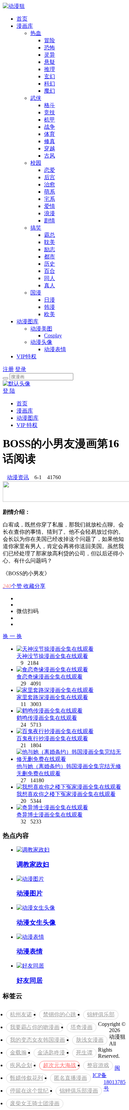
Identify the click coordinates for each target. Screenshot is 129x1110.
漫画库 (25, 26)
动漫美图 (41, 329)
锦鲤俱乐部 (101, 1014)
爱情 (49, 206)
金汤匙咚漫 (51, 1052)
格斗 (49, 105)
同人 (49, 278)
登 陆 (9, 391)
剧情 (49, 220)
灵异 (49, 55)
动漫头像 (41, 342)
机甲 (49, 120)
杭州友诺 (21, 1014)
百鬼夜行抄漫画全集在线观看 (52, 738)
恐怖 (49, 47)
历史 (49, 264)
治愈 (49, 184)
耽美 (49, 242)
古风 (49, 156)
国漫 (35, 293)
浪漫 (49, 213)
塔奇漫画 (82, 1027)
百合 (49, 271)
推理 (49, 69)
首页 (22, 19)
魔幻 (49, 91)
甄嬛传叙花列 (26, 1078)
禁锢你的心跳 (59, 1014)
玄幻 (49, 76)
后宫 (49, 177)
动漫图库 (28, 321)
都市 (49, 256)
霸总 (49, 235)
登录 (20, 369)
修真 (49, 141)
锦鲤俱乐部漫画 (79, 1091)
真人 (49, 285)
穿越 (49, 148)
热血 (35, 33)
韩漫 (49, 307)
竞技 (49, 112)
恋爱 (49, 170)
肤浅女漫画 (90, 1040)
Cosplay (53, 335)
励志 (49, 249)
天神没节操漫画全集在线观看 (52, 656)
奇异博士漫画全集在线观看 (50, 815)
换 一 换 (12, 636)
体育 (49, 134)
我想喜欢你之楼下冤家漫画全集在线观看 (66, 794)
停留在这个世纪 (29, 1091)
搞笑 (35, 228)
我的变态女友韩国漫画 (37, 1040)
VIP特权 (26, 356)
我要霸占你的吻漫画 (35, 1027)
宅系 (49, 199)
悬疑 (49, 62)
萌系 (49, 192)
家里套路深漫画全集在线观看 (52, 697)
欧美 (49, 314)
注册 (8, 369)
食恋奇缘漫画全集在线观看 (50, 677)
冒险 (49, 40)
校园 (35, 163)
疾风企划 (21, 1065)
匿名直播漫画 (70, 1078)
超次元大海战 (59, 1065)
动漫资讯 (18, 477)
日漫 (49, 300)
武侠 (35, 98)
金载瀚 (18, 1052)
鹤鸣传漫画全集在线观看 (47, 718)
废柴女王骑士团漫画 (35, 1103)
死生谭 (84, 1052)
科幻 (49, 83)
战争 (49, 127)
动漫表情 (55, 349)
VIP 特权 (27, 425)
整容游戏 (98, 1065)
